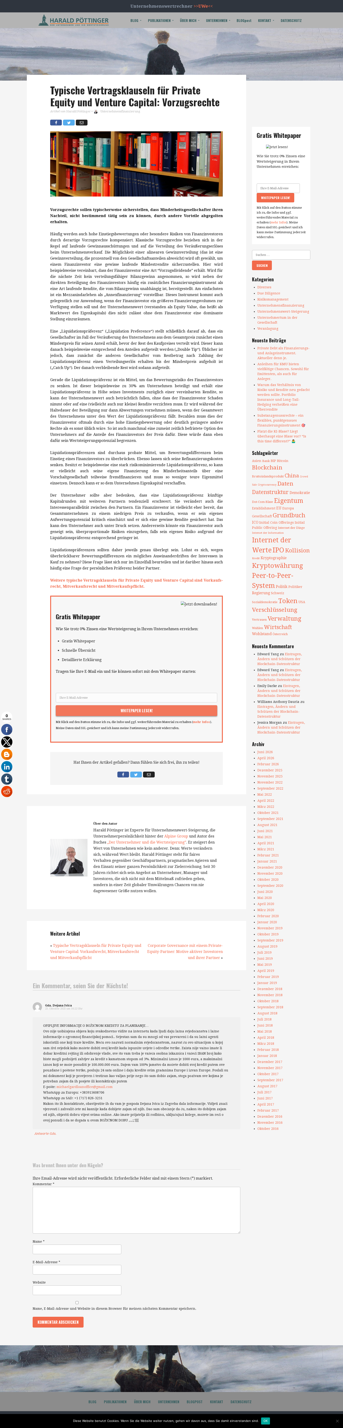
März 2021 (265, 849)
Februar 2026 (268, 764)
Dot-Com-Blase (262, 502)
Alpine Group (176, 836)
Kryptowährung (277, 565)
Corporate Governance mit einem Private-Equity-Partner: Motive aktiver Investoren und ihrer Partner (185, 951)
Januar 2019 (267, 983)
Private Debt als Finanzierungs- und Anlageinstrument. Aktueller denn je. (283, 353)
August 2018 (267, 1013)
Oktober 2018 (268, 1001)
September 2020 (270, 886)
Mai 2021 (264, 837)
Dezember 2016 (269, 1116)
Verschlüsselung (274, 609)
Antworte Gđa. (45, 1133)
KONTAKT (264, 20)
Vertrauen (259, 619)
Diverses (264, 287)
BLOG (134, 20)
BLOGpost (244, 20)
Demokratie (300, 493)
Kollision (297, 550)
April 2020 (265, 904)
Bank (266, 461)
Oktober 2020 (268, 879)
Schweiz (277, 593)
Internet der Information (268, 532)
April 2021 (265, 843)
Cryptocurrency (267, 484)
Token (288, 601)
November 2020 (270, 873)
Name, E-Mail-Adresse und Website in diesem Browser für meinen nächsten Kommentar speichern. (114, 1308)
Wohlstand (262, 634)
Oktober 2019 (268, 934)
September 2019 (270, 940)
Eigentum (288, 500)
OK (265, 1421)
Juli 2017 (264, 1092)
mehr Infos (201, 722)
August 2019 (267, 946)
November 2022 (270, 782)
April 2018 (265, 1037)
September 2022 (270, 788)
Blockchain (267, 467)
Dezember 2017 (269, 1062)
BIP (273, 461)
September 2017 (270, 1080)
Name (39, 1241)
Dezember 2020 (269, 867)
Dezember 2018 (269, 989)
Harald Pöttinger (78, 111)
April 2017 (265, 1104)
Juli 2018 (264, 1019)
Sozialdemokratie (264, 602)
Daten (285, 483)
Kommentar (43, 1184)
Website (39, 1282)
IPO (278, 550)
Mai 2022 (264, 794)
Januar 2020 (267, 922)
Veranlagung (267, 328)
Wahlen (257, 628)
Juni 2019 (265, 958)
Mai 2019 (264, 964)
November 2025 (270, 776)
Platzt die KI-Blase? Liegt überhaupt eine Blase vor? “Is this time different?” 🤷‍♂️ (281, 436)
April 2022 (265, 800)
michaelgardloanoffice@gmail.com (84, 1087)
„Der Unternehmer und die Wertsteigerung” (146, 842)
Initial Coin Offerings (276, 522)
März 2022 (265, 807)
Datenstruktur (270, 492)
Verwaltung (284, 618)
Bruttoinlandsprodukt (268, 476)
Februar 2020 (268, 916)
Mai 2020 (264, 898)
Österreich (280, 634)
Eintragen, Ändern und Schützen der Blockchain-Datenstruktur (279, 659)
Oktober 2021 (268, 813)
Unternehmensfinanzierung (120, 111)
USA (301, 602)
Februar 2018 (268, 1050)
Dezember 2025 (269, 770)
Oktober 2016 (268, 1129)
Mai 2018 (264, 1031)
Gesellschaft (262, 516)
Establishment (263, 508)
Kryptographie (274, 558)
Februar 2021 (268, 855)
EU (278, 508)
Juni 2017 (265, 1098)
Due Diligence (268, 293)
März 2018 (265, 1043)
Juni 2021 (265, 831)
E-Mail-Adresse (46, 1262)
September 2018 (270, 1007)
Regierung (261, 593)
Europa (288, 508)
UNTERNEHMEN (216, 20)
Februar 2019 (268, 977)
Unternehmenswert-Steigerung (283, 311)
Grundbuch (289, 515)
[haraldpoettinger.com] (73, 20)
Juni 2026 (265, 752)
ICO (255, 522)
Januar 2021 (267, 861)
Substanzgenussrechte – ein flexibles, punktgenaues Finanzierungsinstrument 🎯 (281, 420)
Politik (281, 586)
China (292, 475)
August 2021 (267, 825)
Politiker (295, 587)
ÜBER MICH (188, 20)
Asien (256, 461)
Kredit (256, 558)
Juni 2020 (265, 892)
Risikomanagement (272, 299)
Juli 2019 (264, 952)
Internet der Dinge (291, 528)
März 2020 (265, 910)
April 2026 (265, 758)
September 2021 (270, 819)
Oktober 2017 (268, 1074)
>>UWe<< (203, 6)
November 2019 (270, 928)
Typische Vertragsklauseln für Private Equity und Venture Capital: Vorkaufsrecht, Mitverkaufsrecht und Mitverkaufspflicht (95, 951)
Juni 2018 (265, 1025)
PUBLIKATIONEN (159, 20)
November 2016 (270, 1122)
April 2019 (265, 971)
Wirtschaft (278, 627)
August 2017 (267, 1086)
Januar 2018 (267, 1056)
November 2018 (270, 995)
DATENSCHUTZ (291, 20)
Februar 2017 (268, 1110)
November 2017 (270, 1068)
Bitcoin (282, 461)
